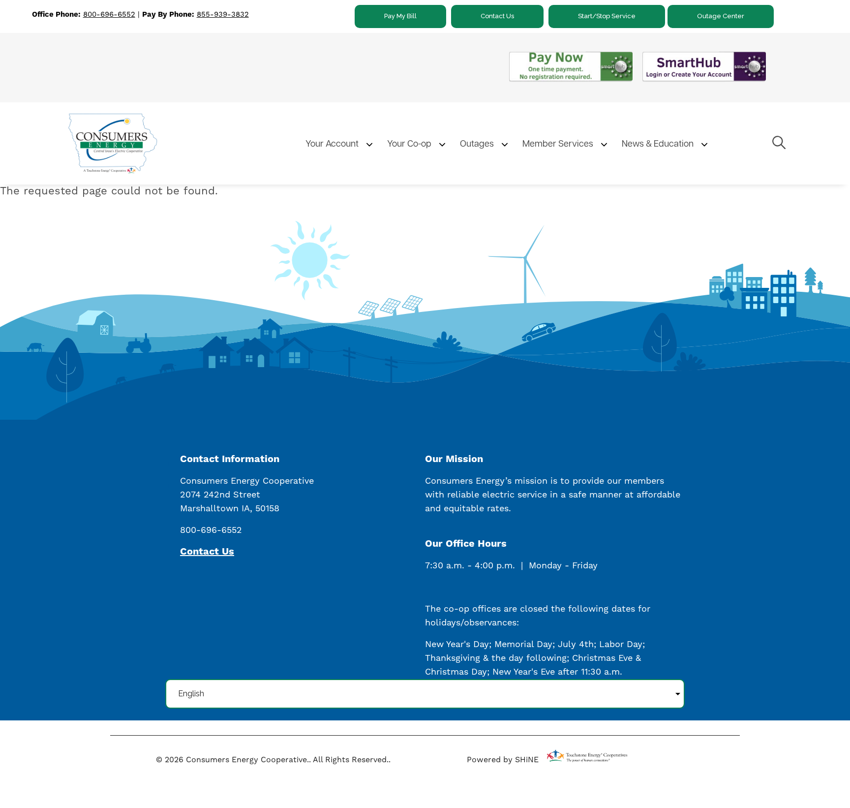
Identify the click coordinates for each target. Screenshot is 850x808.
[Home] (152, 143)
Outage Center (720, 16)
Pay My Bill (400, 16)
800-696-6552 (109, 14)
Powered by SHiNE (503, 760)
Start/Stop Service (607, 16)
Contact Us (497, 16)
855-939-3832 (223, 14)
